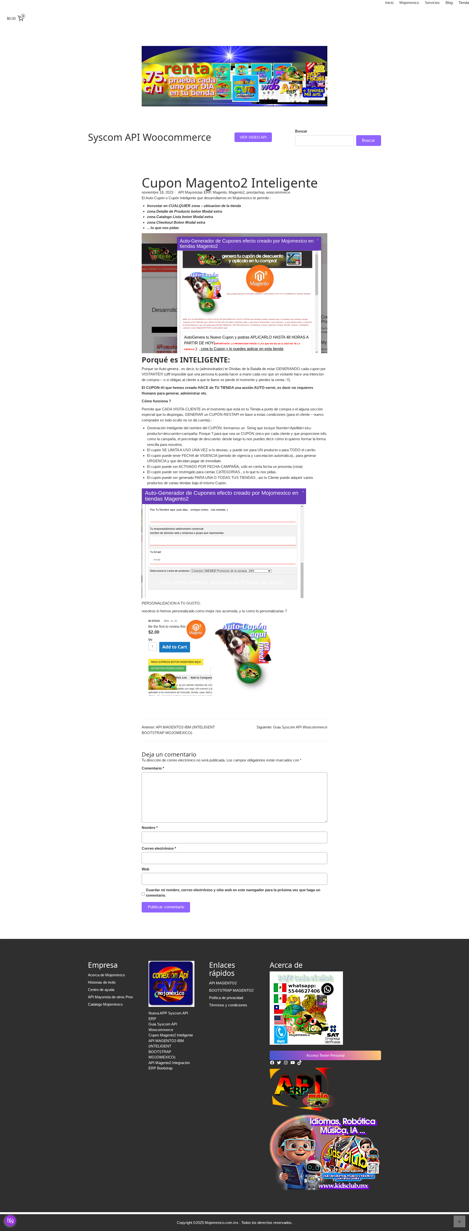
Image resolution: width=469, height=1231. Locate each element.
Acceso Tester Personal (325, 1055)
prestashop (255, 192)
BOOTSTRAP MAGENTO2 (231, 990)
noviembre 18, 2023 (157, 192)
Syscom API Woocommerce (149, 137)
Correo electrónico (159, 848)
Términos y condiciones (228, 1005)
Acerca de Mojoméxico (106, 975)
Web (145, 869)
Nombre (150, 827)
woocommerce (278, 192)
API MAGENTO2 (223, 983)
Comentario (153, 768)
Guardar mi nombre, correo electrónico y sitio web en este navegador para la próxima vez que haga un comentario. (233, 893)
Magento (220, 192)
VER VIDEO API (253, 137)
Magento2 (237, 192)
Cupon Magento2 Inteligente (171, 1035)
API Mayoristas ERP (194, 192)
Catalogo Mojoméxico (105, 1004)
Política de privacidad (226, 998)
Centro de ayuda (101, 990)
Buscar (301, 131)
